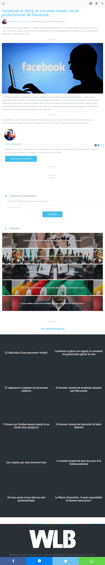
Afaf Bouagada (19, 22)
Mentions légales (77, 555)
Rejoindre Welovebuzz (21, 159)
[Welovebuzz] (12, 3)
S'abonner (52, 214)
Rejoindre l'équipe (18, 555)
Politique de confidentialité (53, 555)
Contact (91, 555)
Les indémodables (52, 329)
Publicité (33, 555)
